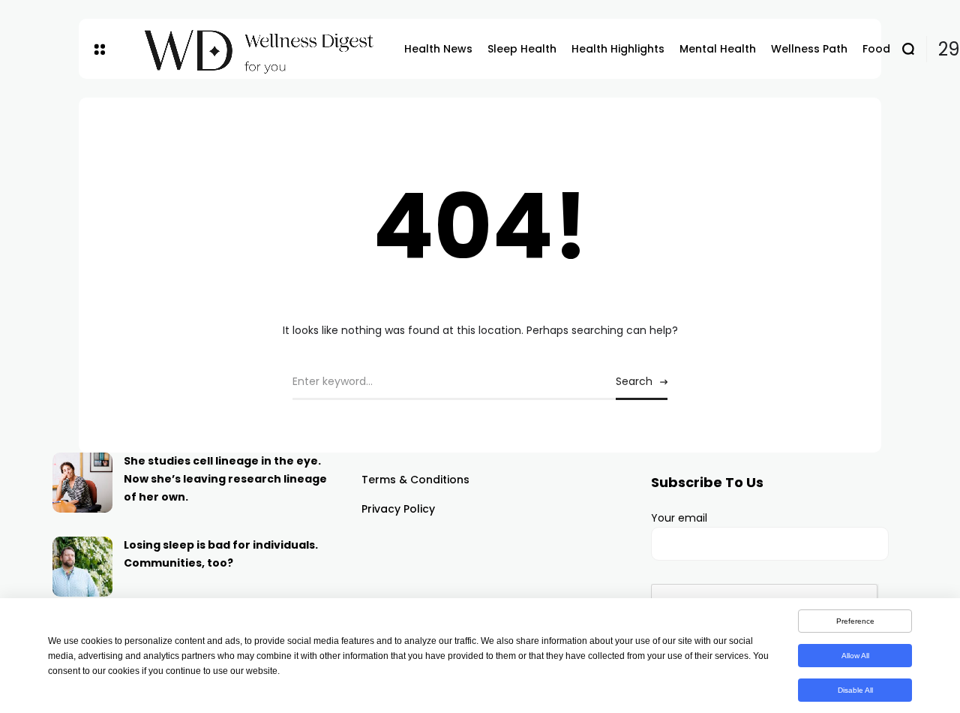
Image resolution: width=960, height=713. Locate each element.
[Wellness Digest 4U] (255, 49)
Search (634, 381)
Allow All (855, 655)
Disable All (855, 690)
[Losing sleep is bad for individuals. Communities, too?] (82, 567)
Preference (855, 621)
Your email (679, 517)
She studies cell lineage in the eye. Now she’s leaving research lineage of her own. (225, 478)
